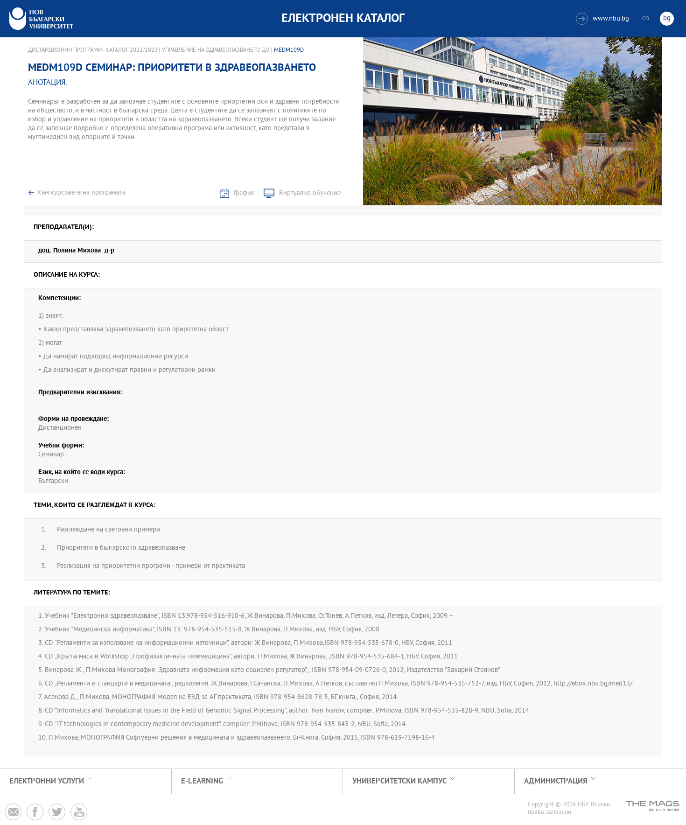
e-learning (202, 781)
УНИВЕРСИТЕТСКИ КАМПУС (399, 781)
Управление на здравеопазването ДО (216, 50)
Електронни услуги (46, 781)
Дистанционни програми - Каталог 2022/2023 (93, 50)
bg (667, 18)
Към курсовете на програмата (81, 193)
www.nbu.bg (603, 18)
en (645, 18)
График (244, 193)
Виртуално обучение (310, 193)
